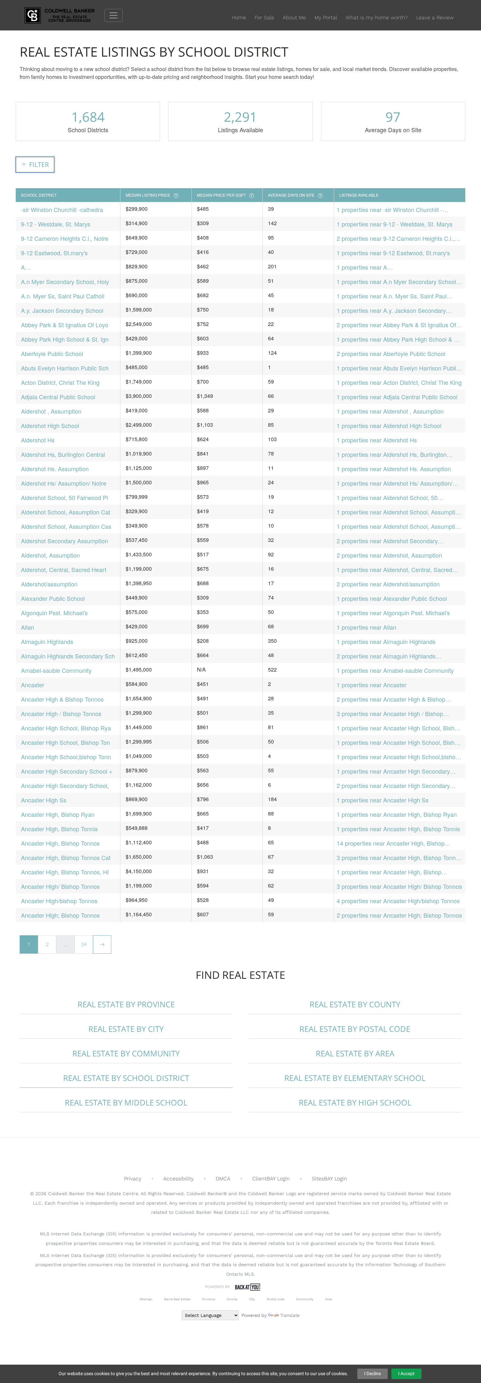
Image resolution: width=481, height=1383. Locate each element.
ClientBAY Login (271, 1179)
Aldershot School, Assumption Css (66, 526)
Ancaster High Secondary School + (67, 771)
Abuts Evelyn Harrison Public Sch (65, 368)
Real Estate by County (355, 1004)
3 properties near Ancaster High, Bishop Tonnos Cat (399, 857)
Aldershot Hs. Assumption (55, 468)
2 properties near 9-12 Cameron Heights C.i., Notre (395, 238)
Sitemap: (146, 1299)
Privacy (132, 1179)
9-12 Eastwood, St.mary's (54, 252)
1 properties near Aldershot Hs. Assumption (394, 468)
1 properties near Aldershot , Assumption (390, 411)
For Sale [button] (264, 17)
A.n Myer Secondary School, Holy (65, 281)
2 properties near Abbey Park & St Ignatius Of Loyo (396, 324)
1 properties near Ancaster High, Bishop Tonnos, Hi (389, 872)
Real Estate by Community (126, 1053)
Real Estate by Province (126, 1004)
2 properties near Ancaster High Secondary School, (393, 785)
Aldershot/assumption (49, 584)
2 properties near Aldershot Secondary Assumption (387, 540)
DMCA (223, 1179)
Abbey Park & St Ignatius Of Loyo (64, 324)
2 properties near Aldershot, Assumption (389, 555)
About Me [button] (294, 17)
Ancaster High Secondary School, (65, 785)
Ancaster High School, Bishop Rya (66, 728)
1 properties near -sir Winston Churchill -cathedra (389, 209)
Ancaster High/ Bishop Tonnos (60, 886)
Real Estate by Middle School (126, 1102)
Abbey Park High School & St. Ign (65, 339)
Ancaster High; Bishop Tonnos (60, 915)
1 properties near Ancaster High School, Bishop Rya (399, 728)
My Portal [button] (325, 17)
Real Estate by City (126, 1028)
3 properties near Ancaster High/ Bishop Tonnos (399, 886)
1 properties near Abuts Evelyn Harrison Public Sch (398, 368)
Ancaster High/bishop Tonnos (59, 900)
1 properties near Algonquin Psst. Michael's (393, 612)
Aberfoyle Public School (52, 353)
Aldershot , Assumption (51, 411)
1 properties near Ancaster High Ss (383, 800)
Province (208, 1299)
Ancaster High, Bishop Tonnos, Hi (65, 872)
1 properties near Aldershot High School (389, 425)
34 (84, 944)
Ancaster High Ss (43, 800)
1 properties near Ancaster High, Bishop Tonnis (398, 828)
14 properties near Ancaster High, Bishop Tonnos (391, 843)
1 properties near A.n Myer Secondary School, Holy (397, 281)
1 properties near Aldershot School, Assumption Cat (399, 512)
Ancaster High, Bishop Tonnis (59, 828)
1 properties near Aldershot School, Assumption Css (399, 526)
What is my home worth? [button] (377, 17)
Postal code (275, 1299)
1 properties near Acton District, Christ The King (399, 382)
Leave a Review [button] (435, 17)
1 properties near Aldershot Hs (377, 440)
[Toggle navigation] (113, 15)
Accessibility (178, 1179)
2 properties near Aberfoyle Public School (391, 353)
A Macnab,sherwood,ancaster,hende (66, 267)
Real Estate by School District (126, 1077)
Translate (290, 1315)
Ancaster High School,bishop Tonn (66, 756)
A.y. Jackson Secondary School (62, 310)
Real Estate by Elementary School (354, 1077)
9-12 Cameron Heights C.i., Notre (64, 238)
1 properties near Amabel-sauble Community (395, 670)
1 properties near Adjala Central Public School (397, 396)
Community (304, 1299)
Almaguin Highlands (47, 641)
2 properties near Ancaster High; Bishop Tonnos (399, 915)
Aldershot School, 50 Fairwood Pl (64, 497)
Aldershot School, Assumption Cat (65, 512)
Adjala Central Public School (58, 396)
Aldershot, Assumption (50, 555)
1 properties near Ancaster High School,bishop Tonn (398, 756)
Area (328, 1299)
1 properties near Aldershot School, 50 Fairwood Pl (387, 497)
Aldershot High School (50, 425)
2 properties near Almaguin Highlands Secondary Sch (386, 656)
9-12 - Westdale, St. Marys (55, 224)
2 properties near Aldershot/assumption (388, 584)
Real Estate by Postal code (354, 1028)
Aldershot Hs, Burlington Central (63, 454)
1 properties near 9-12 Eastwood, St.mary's (393, 252)
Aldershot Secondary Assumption (64, 540)
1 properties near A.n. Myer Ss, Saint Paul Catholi (392, 296)
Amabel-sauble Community (56, 670)
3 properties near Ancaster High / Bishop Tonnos (390, 713)
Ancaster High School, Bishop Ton (65, 742)
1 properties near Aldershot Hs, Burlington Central (392, 454)
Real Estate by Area (355, 1053)
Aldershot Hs (38, 440)
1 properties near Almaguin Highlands (386, 641)
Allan (27, 627)
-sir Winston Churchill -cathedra (62, 209)
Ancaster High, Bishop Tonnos (60, 843)
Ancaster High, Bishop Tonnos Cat (66, 857)
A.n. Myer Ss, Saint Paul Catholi (62, 296)
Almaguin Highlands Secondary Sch (68, 656)
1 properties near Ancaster (371, 684)
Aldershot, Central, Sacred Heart (63, 569)
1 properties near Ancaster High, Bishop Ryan (397, 814)
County (232, 1299)
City (252, 1299)
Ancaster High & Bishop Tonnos (62, 699)
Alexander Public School (53, 598)
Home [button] (239, 17)
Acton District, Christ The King (60, 382)
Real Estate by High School (355, 1102)
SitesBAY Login (329, 1179)
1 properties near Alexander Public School (392, 598)
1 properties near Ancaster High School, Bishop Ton (399, 742)
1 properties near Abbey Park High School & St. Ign (399, 339)
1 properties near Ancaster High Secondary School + (393, 771)
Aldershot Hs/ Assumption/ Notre (63, 483)
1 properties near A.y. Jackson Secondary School (391, 310)
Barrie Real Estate (177, 1299)
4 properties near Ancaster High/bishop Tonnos (398, 900)
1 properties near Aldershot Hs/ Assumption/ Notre (395, 483)
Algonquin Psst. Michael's (54, 612)
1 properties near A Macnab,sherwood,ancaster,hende (382, 267)
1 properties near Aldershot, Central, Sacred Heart (394, 569)
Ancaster (32, 684)
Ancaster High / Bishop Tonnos (61, 713)
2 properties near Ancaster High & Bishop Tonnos (391, 699)
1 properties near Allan (366, 627)
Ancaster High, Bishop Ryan (58, 814)
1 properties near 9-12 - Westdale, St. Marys (395, 224)
